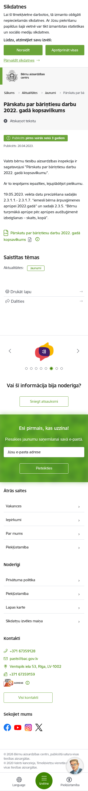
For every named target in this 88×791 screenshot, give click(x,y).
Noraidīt (23, 50)
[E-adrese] (13, 683)
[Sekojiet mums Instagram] (28, 727)
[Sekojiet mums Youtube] (18, 727)
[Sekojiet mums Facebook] (7, 727)
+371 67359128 (22, 651)
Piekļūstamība (17, 547)
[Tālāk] (78, 351)
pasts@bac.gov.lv (24, 658)
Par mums (14, 533)
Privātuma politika (20, 580)
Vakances (14, 506)
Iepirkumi (13, 519)
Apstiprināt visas (65, 50)
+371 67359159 (22, 674)
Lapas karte (15, 607)
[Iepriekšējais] (10, 351)
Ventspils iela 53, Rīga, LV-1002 (35, 666)
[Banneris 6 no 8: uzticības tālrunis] (44, 351)
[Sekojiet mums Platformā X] (39, 727)
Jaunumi (35, 268)
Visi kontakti (28, 697)
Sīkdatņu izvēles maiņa (24, 621)
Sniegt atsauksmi (44, 401)
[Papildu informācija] (37, 239)
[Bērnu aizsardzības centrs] (44, 81)
